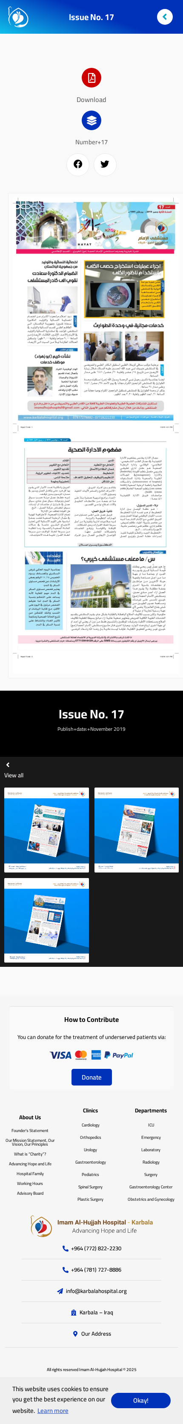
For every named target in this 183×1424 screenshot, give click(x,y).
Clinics (90, 1110)
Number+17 (91, 142)
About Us (30, 1117)
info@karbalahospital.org (96, 1291)
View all (13, 775)
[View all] (7, 764)
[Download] (91, 78)
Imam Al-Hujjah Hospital (100, 1370)
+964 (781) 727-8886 (96, 1269)
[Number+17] (91, 120)
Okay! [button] (141, 1400)
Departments (151, 1110)
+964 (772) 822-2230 (96, 1248)
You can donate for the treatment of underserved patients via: (91, 1037)
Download (91, 99)
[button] (77, 164)
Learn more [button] (53, 1410)
